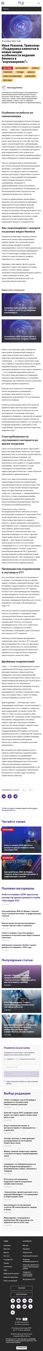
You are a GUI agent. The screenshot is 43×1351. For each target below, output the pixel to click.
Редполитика (27, 1252)
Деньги (6, 1252)
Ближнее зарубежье (11, 1277)
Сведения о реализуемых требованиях (27, 1274)
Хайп (5, 1270)
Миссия (25, 1245)
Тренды (6, 1263)
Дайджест (11, 1059)
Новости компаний (10, 1281)
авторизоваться (8, 810)
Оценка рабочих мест (30, 1256)
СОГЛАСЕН (21, 1348)
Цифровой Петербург (11, 1274)
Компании (7, 1245)
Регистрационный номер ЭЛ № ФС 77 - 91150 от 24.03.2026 (21, 1329)
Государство (8, 1259)
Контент (7, 1256)
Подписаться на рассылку (21, 1074)
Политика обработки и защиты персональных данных (31, 1266)
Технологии (8, 1267)
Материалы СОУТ (29, 1279)
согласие (14, 1081)
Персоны (7, 1249)
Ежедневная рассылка (27, 1059)
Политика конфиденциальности (30, 1260)
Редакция (26, 1249)
